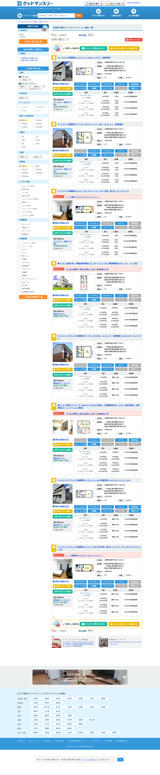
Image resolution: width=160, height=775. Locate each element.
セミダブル (40, 107)
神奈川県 (47, 707)
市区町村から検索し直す (30, 58)
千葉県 (69, 707)
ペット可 (25, 192)
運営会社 (48, 741)
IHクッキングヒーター (29, 279)
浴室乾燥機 (25, 288)
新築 (37, 166)
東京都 (35, 707)
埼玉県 (58, 707)
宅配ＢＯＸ (25, 227)
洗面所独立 (25, 266)
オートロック (26, 224)
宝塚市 (40, 21)
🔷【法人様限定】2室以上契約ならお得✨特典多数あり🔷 (87, 269)
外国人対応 (25, 189)
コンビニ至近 (26, 205)
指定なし (25, 120)
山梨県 (35, 703)
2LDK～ (24, 147)
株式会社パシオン (59, 314)
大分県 (69, 732)
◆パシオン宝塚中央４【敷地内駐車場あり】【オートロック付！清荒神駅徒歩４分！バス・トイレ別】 (98, 263)
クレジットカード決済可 (30, 199)
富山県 (58, 711)
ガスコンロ (25, 282)
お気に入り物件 (116, 3)
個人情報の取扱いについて (78, 741)
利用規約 (109, 741)
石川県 (47, 711)
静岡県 (47, 715)
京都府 (58, 720)
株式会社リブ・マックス (61, 383)
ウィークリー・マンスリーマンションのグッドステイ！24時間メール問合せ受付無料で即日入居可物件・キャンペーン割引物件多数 (78, 644)
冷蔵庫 (24, 259)
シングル (25, 107)
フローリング (26, 269)
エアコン (25, 249)
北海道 (35, 698)
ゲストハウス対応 (28, 215)
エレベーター (26, 231)
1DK (23, 140)
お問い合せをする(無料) (62, 94)
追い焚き (25, 285)
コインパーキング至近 (29, 209)
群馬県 (103, 707)
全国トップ (22, 741)
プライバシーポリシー (89, 759)
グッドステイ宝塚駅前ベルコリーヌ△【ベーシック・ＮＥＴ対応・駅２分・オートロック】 (93, 191)
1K (37, 137)
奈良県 (69, 720)
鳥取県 (69, 724)
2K (23, 144)
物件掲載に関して (123, 741)
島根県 (80, 724)
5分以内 (39, 123)
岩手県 (58, 698)
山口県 (47, 724)
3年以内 (24, 169)
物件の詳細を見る (62, 84)
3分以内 (24, 123)
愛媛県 (47, 728)
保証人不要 (25, 196)
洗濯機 (24, 272)
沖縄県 (114, 732)
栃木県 (92, 707)
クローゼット (26, 262)
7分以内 (24, 127)
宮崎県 (47, 732)
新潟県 (58, 703)
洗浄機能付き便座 (28, 292)
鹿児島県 (81, 732)
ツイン (38, 110)
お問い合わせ (60, 741)
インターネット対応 (28, 243)
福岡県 (35, 732)
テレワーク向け (27, 212)
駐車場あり (25, 234)
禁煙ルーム (25, 202)
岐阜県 (58, 715)
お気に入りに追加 (62, 88)
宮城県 (80, 698)
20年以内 (25, 176)
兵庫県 (35, 21)
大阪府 (35, 720)
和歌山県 (92, 720)
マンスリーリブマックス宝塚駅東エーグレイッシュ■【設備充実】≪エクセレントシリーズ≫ (94, 480)
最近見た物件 (95, 3)
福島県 (103, 698)
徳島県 (69, 728)
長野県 (47, 703)
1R (23, 137)
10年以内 (25, 173)
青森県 (47, 698)
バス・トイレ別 (27, 246)
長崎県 (92, 732)
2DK (37, 144)
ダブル (24, 110)
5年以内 (39, 169)
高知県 (58, 728)
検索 (79, 15)
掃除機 (24, 275)
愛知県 (35, 715)
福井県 (35, 711)
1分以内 (39, 120)
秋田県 (69, 698)
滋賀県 (80, 720)
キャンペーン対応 (28, 186)
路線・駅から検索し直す (30, 60)
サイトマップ (35, 741)
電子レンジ (25, 256)
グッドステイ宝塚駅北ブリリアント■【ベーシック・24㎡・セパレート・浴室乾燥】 (91, 124)
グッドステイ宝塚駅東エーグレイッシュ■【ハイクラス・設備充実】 (84, 58)
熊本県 (58, 732)
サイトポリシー (97, 741)
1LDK (38, 140)
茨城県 (80, 707)
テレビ (24, 253)
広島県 (35, 724)
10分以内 (39, 127)
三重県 (69, 715)
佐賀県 (103, 732)
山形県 (92, 698)
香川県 (35, 728)
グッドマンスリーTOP (24, 21)
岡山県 (58, 724)
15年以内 (39, 173)
